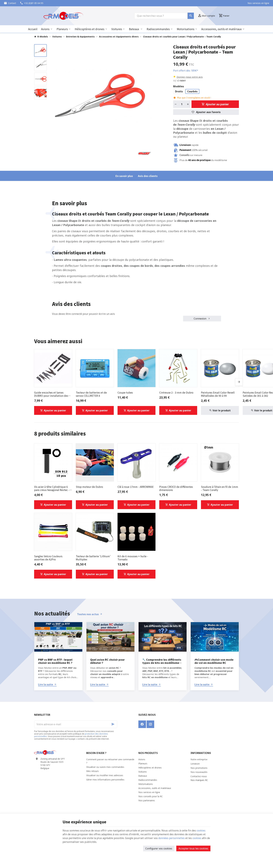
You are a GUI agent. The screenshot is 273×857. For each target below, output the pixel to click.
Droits (179, 91)
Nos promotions (199, 767)
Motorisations (185, 29)
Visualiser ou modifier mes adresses (104, 775)
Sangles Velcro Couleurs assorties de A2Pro (48, 558)
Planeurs (62, 29)
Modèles (179, 86)
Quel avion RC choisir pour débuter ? (107, 661)
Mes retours (92, 771)
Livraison (195, 763)
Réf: (175, 80)
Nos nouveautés (199, 771)
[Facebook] (142, 724)
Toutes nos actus (88, 614)
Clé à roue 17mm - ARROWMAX (135, 486)
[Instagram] (150, 724)
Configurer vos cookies (158, 848)
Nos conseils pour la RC (150, 796)
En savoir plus (124, 176)
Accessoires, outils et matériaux (221, 29)
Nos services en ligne (149, 792)
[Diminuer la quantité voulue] (175, 104)
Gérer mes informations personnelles (105, 779)
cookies (201, 830)
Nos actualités (52, 613)
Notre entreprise (199, 759)
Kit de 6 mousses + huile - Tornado (133, 558)
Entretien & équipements (80, 36)
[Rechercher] (191, 16)
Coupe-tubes (125, 392)
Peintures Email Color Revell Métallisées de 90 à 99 (218, 394)
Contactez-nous (199, 776)
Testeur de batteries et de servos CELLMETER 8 (91, 394)
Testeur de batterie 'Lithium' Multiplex (93, 558)
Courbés (192, 91)
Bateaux (134, 29)
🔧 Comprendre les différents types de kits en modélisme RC (161, 661)
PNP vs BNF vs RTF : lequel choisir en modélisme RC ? (55, 661)
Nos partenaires (146, 800)
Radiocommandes (158, 29)
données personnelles (171, 838)
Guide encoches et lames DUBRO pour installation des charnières (51, 394)
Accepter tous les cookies (193, 848)
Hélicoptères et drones (89, 29)
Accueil (32, 29)
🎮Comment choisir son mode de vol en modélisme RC (214, 661)
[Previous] (53, 96)
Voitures (116, 29)
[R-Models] (63, 16)
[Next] (147, 96)
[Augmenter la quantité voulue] (187, 104)
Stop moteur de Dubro (89, 486)
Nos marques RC (199, 780)
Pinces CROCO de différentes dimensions (176, 488)
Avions (45, 29)
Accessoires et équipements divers (119, 36)
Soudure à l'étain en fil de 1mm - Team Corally (219, 488)
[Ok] (113, 724)
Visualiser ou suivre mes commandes (105, 766)
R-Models (42, 36)
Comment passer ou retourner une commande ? (110, 761)
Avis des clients (148, 176)
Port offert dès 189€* (185, 70)
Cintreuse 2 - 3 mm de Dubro (176, 392)
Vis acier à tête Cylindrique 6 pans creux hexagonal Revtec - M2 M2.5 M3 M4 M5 (51, 488)
